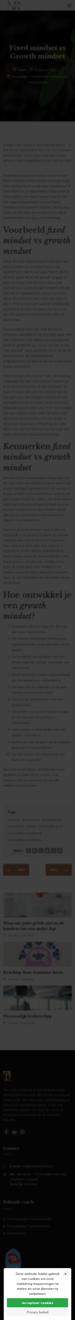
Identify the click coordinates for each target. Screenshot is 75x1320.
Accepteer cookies (37, 1303)
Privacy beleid (37, 1312)
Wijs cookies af (65, 1273)
